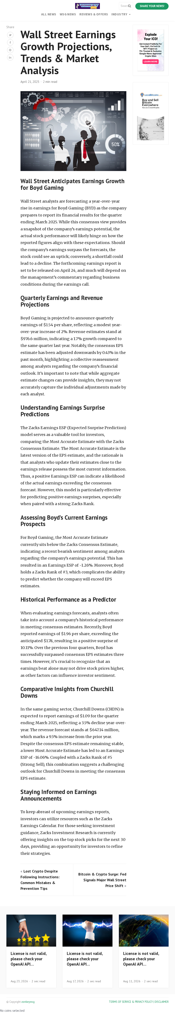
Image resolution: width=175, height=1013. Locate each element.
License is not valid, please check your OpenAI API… (29, 959)
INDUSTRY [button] (119, 14)
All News (48, 14)
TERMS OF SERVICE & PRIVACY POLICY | (132, 1002)
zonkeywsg (28, 1002)
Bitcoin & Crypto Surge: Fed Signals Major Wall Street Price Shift (102, 880)
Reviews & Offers (93, 14)
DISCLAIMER (162, 1002)
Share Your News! (152, 6)
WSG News (68, 14)
